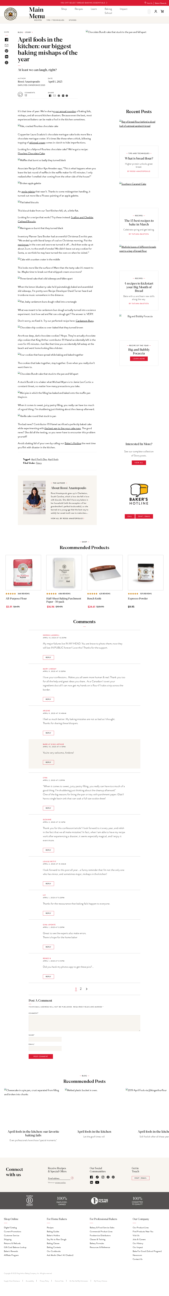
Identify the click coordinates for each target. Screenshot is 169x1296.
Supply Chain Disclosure (12, 1281)
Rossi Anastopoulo (29, 81)
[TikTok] (97, 1177)
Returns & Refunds (12, 1243)
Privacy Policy (44, 1281)
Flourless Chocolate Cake (31, 153)
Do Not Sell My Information (79, 1281)
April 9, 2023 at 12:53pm (54, 671)
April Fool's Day (39, 459)
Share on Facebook (50, 96)
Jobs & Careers (139, 1239)
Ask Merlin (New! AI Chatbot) (60, 1255)
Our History (138, 1243)
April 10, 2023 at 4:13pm (54, 747)
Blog (20, 32)
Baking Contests (54, 1247)
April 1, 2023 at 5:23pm (54, 897)
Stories (72, 20)
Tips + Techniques (55, 20)
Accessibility (30, 1281)
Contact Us (138, 1259)
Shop (64, 9)
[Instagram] (103, 1177)
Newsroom (137, 1255)
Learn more (139, 359)
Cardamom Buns (84, 321)
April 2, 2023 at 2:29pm (54, 780)
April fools (53, 459)
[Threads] (108, 1177)
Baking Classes (53, 1243)
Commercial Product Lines (101, 1231)
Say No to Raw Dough (56, 1239)
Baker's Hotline (53, 1235)
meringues (23, 244)
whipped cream (37, 142)
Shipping (7, 1239)
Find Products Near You (143, 1231)
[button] (149, 11)
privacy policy (60, 1182)
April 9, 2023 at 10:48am (54, 713)
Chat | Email (144, 516)
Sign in (156, 11)
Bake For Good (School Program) (147, 1251)
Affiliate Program (11, 1255)
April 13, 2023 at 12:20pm (55, 638)
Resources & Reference (100, 1247)
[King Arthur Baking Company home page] (10, 14)
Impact (123, 9)
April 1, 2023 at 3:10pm (54, 961)
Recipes (79, 9)
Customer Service (11, 1235)
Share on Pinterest (58, 96)
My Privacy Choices (100, 1281)
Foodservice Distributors (100, 1235)
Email (31, 1044)
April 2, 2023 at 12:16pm (54, 822)
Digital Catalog (10, 1227)
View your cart (162, 11)
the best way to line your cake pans (62, 428)
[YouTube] (97, 1182)
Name (31, 1035)
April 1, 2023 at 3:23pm (54, 927)
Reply (48, 657)
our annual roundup (65, 111)
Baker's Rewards (160, 3)
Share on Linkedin (63, 96)
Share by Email (54, 95)
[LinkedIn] (91, 1182)
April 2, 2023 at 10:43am (54, 864)
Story (28, 32)
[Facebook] (91, 1177)
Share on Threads (67, 96)
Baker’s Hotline (73, 443)
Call (130, 516)
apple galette (28, 191)
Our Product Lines (141, 1227)
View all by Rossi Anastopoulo (67, 518)
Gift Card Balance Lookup (15, 1247)
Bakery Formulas (97, 1243)
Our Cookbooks (54, 1251)
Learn (94, 9)
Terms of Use (59, 1281)
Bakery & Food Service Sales (102, 1227)
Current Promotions (12, 1231)
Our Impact (138, 1247)
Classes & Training (97, 1239)
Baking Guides (53, 1231)
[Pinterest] (113, 1177)
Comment (33, 1013)
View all (139, 463)
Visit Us (149, 3)
